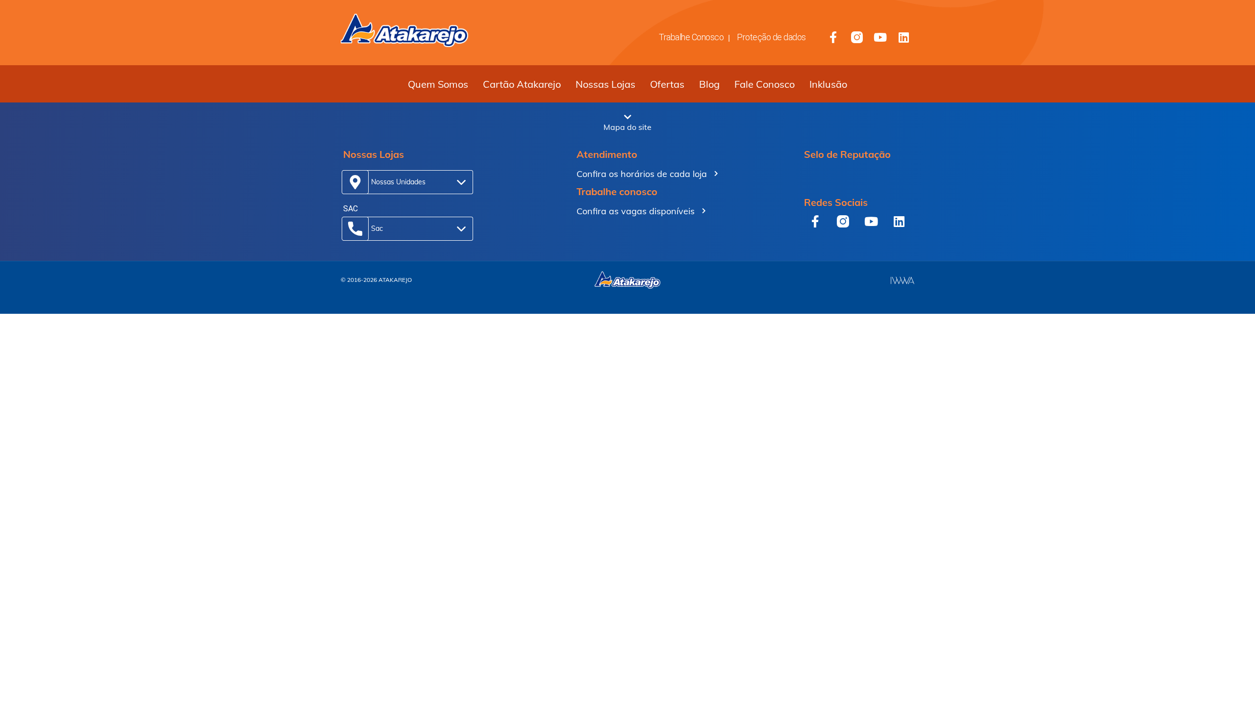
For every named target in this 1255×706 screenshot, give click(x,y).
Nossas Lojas (605, 84)
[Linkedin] (904, 37)
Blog (709, 84)
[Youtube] (880, 37)
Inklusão (828, 84)
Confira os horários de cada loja (642, 173)
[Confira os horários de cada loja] (716, 173)
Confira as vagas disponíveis (636, 211)
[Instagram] (857, 37)
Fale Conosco (764, 84)
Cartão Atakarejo (522, 84)
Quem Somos (438, 84)
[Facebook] (833, 37)
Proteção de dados (771, 37)
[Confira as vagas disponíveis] (704, 211)
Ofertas (667, 84)
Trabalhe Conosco (691, 37)
